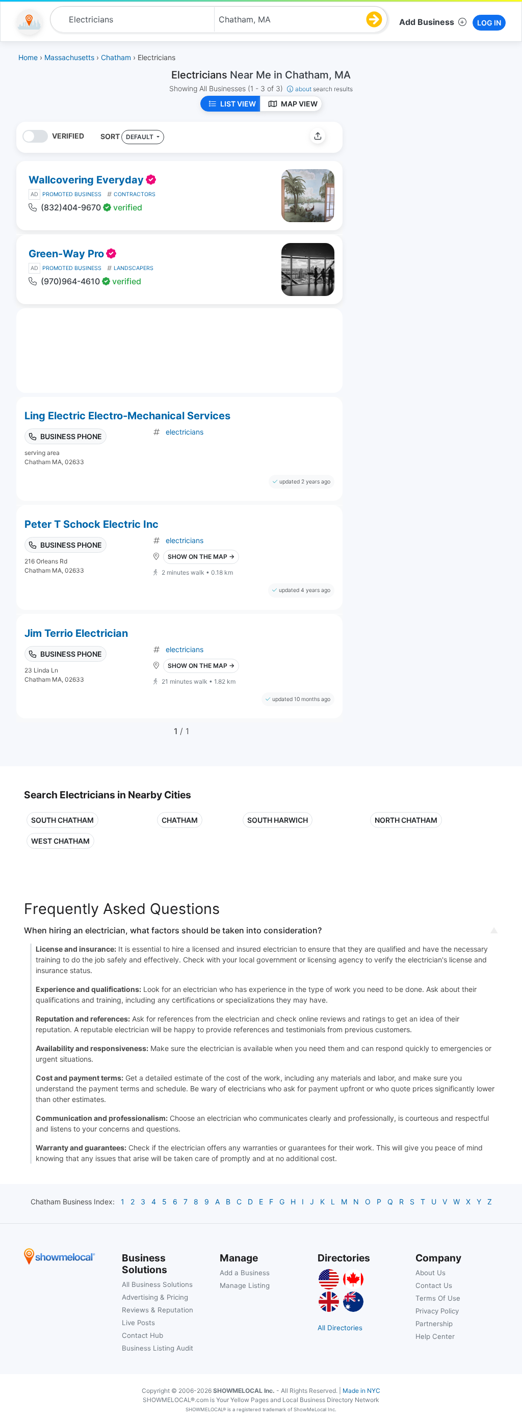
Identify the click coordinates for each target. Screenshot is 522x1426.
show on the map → (201, 556)
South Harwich (277, 820)
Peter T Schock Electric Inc (91, 524)
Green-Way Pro (66, 254)
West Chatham (60, 841)
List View (238, 103)
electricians (184, 431)
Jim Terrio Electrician (76, 633)
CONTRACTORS (134, 194)
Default (140, 137)
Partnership (434, 1324)
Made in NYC (361, 1390)
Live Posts (138, 1323)
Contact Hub (142, 1335)
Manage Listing (245, 1285)
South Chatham (62, 820)
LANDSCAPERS (133, 268)
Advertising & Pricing (155, 1297)
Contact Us (433, 1285)
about (324, 89)
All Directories (340, 1328)
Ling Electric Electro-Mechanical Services (127, 416)
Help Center (435, 1336)
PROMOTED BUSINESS (71, 194)
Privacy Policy (437, 1311)
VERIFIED (68, 135)
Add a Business (245, 1273)
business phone (71, 436)
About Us (430, 1273)
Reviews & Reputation (157, 1310)
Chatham (180, 820)
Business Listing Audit (157, 1348)
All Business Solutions (157, 1284)
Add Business (426, 22)
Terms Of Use (437, 1298)
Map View (299, 103)
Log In (489, 22)
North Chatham (406, 820)
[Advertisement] (435, 193)
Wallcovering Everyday (86, 180)
